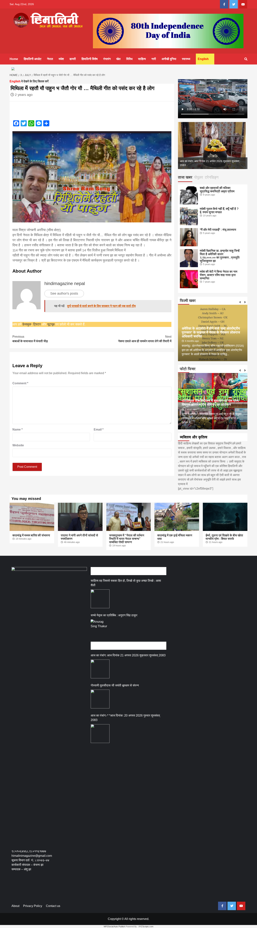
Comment (20, 383)
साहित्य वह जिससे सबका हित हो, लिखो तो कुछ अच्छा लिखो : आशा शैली (126, 583)
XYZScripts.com (145, 926)
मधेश (61, 59)
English (203, 59)
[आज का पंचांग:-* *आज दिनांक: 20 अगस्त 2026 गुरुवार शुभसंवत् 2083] (100, 733)
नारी (153, 59)
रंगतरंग (107, 59)
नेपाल (50, 59)
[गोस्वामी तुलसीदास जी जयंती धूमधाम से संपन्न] (100, 699)
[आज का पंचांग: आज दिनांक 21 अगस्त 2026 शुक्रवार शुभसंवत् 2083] (100, 669)
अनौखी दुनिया (169, 59)
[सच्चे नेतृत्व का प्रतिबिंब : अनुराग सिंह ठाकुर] (100, 628)
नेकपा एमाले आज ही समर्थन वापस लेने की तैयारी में (144, 339)
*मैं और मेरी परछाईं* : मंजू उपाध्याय (218, 229)
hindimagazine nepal (64, 283)
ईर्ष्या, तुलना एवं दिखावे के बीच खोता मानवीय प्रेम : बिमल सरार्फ (224, 537)
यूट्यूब (51, 324)
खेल (118, 59)
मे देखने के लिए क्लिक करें (29, 81)
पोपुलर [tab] (198, 177)
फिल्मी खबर (188, 301)
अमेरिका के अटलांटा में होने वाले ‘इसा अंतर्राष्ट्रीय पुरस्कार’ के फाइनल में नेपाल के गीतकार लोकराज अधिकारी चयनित (211, 332)
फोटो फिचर (187, 369)
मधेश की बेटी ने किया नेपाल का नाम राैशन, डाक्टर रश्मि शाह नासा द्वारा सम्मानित (218, 275)
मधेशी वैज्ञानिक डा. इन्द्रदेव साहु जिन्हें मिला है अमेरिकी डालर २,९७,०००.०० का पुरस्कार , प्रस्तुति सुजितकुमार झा (220, 255)
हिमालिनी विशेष (89, 59)
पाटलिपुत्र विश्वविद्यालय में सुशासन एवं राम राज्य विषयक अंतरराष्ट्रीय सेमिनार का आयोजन (210, 402)
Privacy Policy (32, 906)
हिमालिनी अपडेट (32, 59)
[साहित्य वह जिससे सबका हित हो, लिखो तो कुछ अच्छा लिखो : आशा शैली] (100, 598)
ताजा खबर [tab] (185, 177)
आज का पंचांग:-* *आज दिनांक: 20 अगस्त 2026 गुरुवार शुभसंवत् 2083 (125, 718)
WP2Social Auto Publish (114, 926)
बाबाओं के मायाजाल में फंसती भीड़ (30, 339)
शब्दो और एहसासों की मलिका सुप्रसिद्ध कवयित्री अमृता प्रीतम (217, 189)
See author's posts (64, 293)
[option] (217, 145)
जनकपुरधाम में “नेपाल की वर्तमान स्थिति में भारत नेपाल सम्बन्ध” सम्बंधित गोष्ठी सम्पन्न (126, 539)
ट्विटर (37, 324)
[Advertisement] (79, 889)
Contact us (53, 906)
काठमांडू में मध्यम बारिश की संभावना (31, 535)
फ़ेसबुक (26, 324)
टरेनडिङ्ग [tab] (211, 177)
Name (17, 429)
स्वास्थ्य (186, 59)
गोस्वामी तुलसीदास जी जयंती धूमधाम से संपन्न (115, 685)
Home (14, 59)
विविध (129, 59)
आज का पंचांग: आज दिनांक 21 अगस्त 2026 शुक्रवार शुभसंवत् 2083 (128, 655)
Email (98, 429)
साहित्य (142, 59)
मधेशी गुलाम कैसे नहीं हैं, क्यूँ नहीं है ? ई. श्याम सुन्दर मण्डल (219, 210)
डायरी (72, 59)
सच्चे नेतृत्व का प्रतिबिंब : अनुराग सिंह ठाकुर (114, 615)
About (15, 906)
